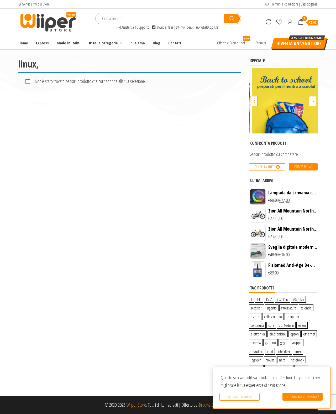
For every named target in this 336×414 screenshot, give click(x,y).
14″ (259, 299)
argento (272, 307)
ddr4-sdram (286, 325)
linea (298, 351)
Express (42, 42)
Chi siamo (136, 42)
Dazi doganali (309, 4)
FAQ (266, 4)
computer (292, 316)
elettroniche (277, 334)
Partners (260, 42)
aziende (306, 307)
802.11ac (282, 299)
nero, (282, 360)
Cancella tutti (264, 166)
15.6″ (269, 299)
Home (23, 42)
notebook (297, 360)
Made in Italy (68, 42)
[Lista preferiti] (279, 22)
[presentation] (254, 101)
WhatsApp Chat (209, 27)
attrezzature (288, 307)
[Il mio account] (290, 22)
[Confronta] (268, 22)
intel (270, 351)
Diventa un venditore (299, 43)
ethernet (309, 334)
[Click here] (283, 100)
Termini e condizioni (285, 4)
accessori (256, 307)
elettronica (258, 334)
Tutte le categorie (102, 42)
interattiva (283, 351)
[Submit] (232, 18)
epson (294, 334)
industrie (256, 351)
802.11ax (298, 299)
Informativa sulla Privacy (303, 397)
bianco (255, 316)
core (271, 325)
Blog (156, 42)
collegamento (273, 316)
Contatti (175, 42)
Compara (300, 166)
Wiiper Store (136, 405)
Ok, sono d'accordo (239, 397)
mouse (270, 360)
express (256, 342)
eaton (302, 325)
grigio (283, 342)
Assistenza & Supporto (134, 27)
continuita (257, 325)
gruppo (297, 342)
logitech (256, 360)
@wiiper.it (186, 27)
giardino (270, 342)
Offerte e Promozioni (233, 41)
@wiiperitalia (164, 27)
